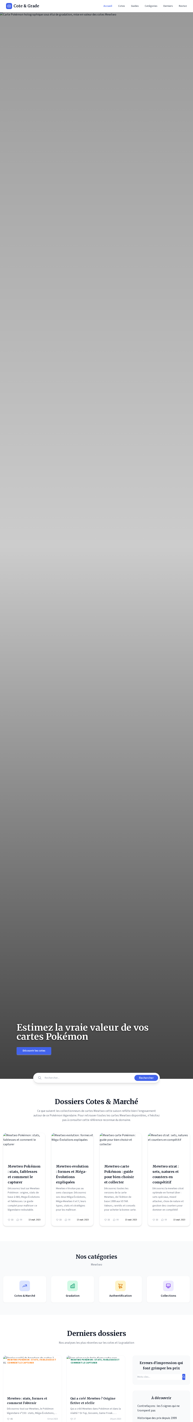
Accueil (107, 6)
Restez (183, 6)
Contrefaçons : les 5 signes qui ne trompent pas (158, 1408)
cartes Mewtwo (121, 1115)
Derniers (168, 6)
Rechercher (146, 1078)
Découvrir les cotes (34, 1051)
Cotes (121, 6)
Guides (135, 6)
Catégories (151, 6)
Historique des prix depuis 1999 (157, 1418)
